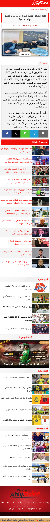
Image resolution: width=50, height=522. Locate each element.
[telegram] (34, 134)
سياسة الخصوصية (34, 508)
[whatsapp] (25, 134)
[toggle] (4, 3)
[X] (16, 134)
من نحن (11, 508)
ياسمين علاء (42, 63)
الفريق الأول (43, 502)
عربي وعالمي (30, 502)
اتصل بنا (21, 508)
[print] (43, 134)
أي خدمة (5, 502)
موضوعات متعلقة (39, 142)
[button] (5, 355)
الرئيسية (43, 9)
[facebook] (7, 134)
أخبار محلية (33, 9)
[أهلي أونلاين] (40, 3)
